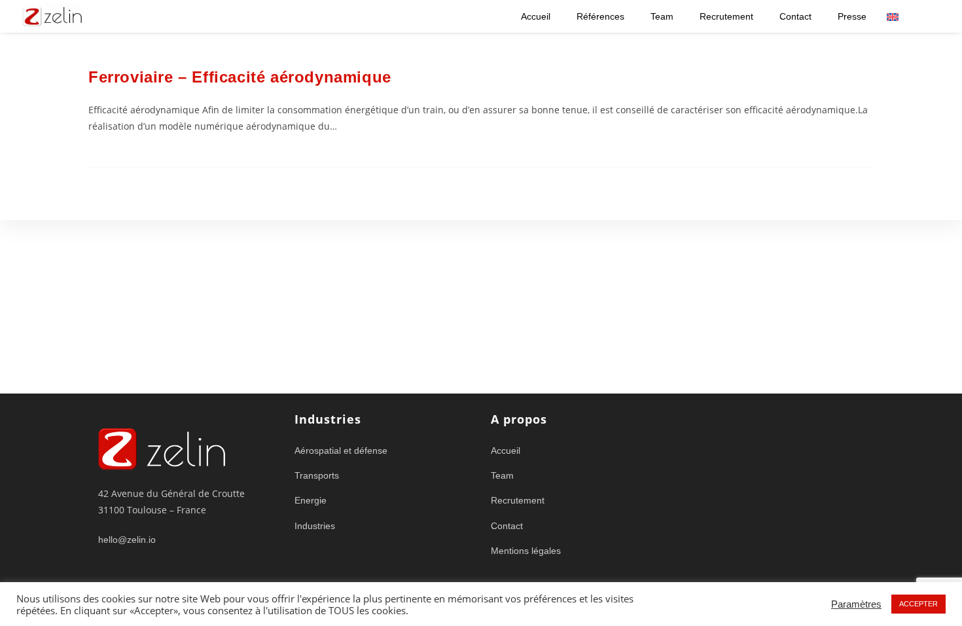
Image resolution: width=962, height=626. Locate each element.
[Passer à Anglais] (892, 17)
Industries (314, 526)
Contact (795, 16)
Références (600, 16)
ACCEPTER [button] (918, 604)
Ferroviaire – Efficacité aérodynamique (239, 77)
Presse (852, 16)
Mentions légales (526, 550)
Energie (310, 500)
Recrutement (726, 16)
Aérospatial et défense (340, 450)
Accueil (535, 16)
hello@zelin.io (127, 539)
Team (661, 16)
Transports (316, 475)
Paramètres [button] (856, 604)
